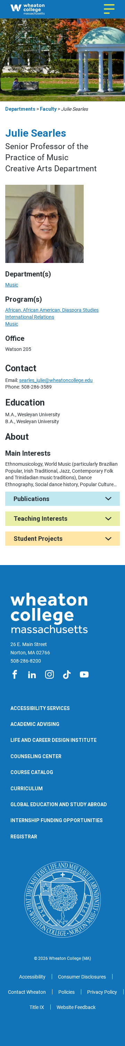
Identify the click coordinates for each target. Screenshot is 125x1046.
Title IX (37, 1007)
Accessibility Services (40, 708)
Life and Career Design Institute (53, 740)
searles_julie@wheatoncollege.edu (56, 380)
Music (11, 285)
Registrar (23, 836)
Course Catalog (31, 772)
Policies (66, 992)
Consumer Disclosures (82, 977)
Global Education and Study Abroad (58, 804)
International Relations (29, 317)
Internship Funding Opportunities (56, 820)
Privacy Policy (102, 992)
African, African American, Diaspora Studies (52, 310)
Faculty (48, 109)
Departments (20, 109)
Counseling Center (35, 756)
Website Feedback (76, 1007)
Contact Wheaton (27, 992)
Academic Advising (34, 724)
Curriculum (26, 788)
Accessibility (32, 977)
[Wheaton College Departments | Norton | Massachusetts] (38, 9)
